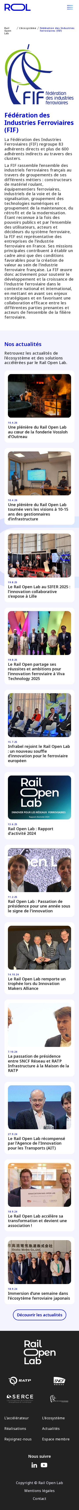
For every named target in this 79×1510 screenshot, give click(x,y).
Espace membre (56, 1439)
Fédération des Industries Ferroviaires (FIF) (57, 29)
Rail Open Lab (7, 31)
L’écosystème (27, 28)
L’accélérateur (16, 1418)
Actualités (51, 1428)
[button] (70, 7)
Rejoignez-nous (18, 1439)
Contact (39, 1498)
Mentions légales (39, 1490)
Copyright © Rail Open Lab (39, 1482)
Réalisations (15, 1428)
